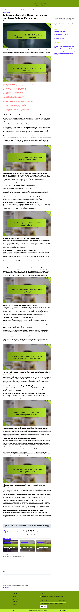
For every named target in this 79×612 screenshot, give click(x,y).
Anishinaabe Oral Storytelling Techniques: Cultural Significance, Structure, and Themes (53, 599)
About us (14, 596)
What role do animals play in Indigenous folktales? (12, 97)
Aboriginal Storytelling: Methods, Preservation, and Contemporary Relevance (43, 549)
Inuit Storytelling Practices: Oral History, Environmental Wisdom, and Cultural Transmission (53, 601)
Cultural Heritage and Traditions (59, 32)
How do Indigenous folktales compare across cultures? (13, 93)
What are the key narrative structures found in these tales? (14, 92)
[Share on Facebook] (61, 610)
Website (4, 580)
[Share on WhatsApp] (65, 610)
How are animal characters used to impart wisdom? (13, 98)
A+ (13, 610)
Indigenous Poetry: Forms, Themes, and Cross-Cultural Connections (52, 603)
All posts (63, 3)
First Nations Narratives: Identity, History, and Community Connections (26, 549)
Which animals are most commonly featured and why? (13, 100)
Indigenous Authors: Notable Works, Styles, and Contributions (64, 44)
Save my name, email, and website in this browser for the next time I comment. (16, 585)
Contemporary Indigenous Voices (59, 31)
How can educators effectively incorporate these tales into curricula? (16, 110)
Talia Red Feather (29, 530)
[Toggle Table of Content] (32, 84)
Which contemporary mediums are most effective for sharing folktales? (16, 104)
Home (15, 3)
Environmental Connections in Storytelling (61, 34)
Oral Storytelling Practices (58, 38)
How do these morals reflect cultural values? (12, 87)
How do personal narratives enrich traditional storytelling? (14, 106)
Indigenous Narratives (6, 12)
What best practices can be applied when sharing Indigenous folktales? (16, 109)
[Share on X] (62, 610)
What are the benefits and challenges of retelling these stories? (15, 102)
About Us (42, 5)
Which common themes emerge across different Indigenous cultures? (16, 88)
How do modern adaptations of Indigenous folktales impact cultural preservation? (18, 101)
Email (4, 576)
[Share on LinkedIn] (64, 610)
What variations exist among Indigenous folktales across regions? (15, 89)
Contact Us (37, 5)
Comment (5, 558)
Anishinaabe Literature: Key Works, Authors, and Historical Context (52, 596)
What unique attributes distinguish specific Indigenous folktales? (15, 105)
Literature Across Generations (59, 37)
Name (4, 571)
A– (16, 610)
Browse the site (15, 599)
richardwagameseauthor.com (39, 3)
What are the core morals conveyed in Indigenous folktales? (14, 85)
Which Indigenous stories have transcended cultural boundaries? (15, 96)
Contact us (15, 598)
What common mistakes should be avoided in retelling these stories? (16, 111)
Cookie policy (15, 604)
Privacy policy (15, 601)
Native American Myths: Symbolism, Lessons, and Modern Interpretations (9, 549)
